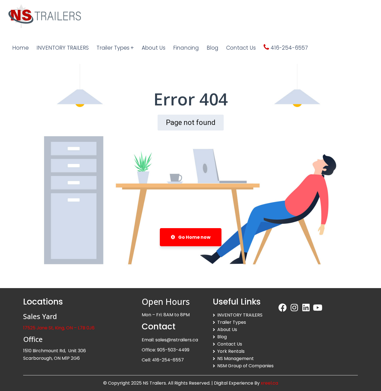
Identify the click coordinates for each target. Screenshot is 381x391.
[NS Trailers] (44, 16)
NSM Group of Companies (245, 366)
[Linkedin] (306, 307)
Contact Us (229, 344)
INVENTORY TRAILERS (239, 315)
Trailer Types (231, 322)
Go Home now (194, 237)
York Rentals (231, 351)
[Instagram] (294, 307)
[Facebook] (282, 307)
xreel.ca (269, 383)
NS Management (235, 358)
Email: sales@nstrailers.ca (170, 340)
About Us (227, 329)
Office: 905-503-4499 (165, 350)
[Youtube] (318, 307)
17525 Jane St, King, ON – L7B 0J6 (59, 328)
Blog (222, 337)
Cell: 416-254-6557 (163, 360)
